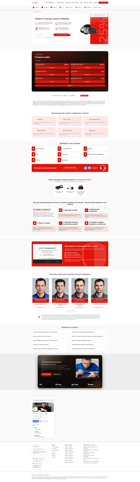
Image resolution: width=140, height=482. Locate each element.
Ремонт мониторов (69, 455)
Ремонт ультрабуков (69, 462)
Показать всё (70, 85)
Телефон (45, 7)
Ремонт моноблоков (69, 457)
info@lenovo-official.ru (38, 463)
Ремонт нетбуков (68, 460)
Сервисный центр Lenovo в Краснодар (91, 461)
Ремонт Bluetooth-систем (76, 78)
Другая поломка (84, 95)
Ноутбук (36, 7)
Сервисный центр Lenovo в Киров (90, 462)
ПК (62, 7)
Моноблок (88, 7)
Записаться (51, 67)
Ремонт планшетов (69, 453)
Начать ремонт (104, 2)
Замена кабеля (74, 71)
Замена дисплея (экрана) (41, 71)
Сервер (54, 7)
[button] (68, 311)
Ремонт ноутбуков (68, 447)
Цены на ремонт (75, 2)
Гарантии (86, 2)
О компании (67, 2)
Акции (81, 2)
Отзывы (90, 2)
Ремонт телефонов (69, 448)
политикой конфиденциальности (50, 37)
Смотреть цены (57, 374)
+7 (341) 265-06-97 (50, 2)
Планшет (70, 7)
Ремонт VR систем (69, 458)
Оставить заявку (46, 374)
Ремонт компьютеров (69, 452)
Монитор (79, 7)
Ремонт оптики (39, 78)
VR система (98, 7)
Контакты (96, 2)
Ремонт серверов (68, 450)
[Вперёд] (107, 7)
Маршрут (36, 421)
